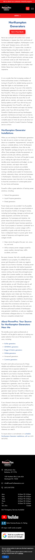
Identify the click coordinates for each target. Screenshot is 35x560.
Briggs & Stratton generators (13, 350)
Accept (5, 557)
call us (27, 436)
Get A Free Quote (17, 32)
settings (20, 553)
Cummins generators (10, 360)
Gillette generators (10, 353)
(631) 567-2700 (9, 487)
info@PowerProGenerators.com (14, 483)
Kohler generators (9, 344)
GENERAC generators (11, 347)
